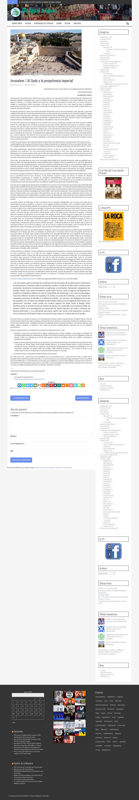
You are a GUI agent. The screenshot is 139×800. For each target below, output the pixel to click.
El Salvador (107, 121)
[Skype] (75, 385)
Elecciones (18, 731)
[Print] (43, 385)
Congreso (120, 697)
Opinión (59, 23)
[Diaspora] (55, 385)
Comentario (15, 415)
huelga (98, 717)
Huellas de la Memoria (23, 763)
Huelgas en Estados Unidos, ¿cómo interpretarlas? (116, 342)
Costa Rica (106, 112)
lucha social (121, 725)
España (105, 123)
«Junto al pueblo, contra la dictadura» (70, 734)
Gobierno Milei (104, 308)
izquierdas (99, 721)
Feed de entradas (106, 386)
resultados (99, 746)
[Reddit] (63, 385)
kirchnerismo (108, 721)
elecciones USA (101, 709)
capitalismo (44, 388)
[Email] (35, 385)
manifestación (114, 729)
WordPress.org (105, 390)
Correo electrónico (17, 443)
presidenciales (100, 741)
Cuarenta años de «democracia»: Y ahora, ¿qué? (71, 705)
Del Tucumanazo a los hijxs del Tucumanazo (28, 767)
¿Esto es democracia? (70, 725)
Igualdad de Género (109, 65)
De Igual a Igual (39, 10)
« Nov (13, 722)
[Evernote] (79, 385)
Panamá (106, 137)
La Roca (105, 53)
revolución (107, 746)
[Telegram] (31, 385)
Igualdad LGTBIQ (108, 68)
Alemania (106, 94)
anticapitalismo (100, 697)
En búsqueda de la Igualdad (43, 23)
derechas (118, 701)
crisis (106, 701)
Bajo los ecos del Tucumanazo (23, 769)
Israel (58, 388)
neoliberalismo (108, 733)
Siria (104, 147)
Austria (105, 98)
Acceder (103, 384)
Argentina (106, 96)
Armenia (103, 41)
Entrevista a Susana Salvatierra (24, 779)
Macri (97, 729)
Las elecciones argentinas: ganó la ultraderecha (60, 712)
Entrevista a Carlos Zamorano (23, 777)
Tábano (105, 82)
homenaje (117, 713)
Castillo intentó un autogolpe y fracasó (59, 742)
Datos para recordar (106, 55)
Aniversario (104, 39)
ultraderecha (106, 750)
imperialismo (52, 388)
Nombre (13, 436)
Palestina (118, 733)
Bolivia (105, 102)
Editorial (106, 78)
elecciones (121, 705)
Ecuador (106, 116)
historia (109, 713)
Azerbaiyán (107, 100)
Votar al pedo (80, 725)
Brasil (105, 104)
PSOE (108, 741)
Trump (98, 750)
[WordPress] (47, 385)
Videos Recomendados (107, 159)
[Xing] (59, 385)
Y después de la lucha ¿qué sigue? (114, 84)
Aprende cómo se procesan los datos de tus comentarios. (54, 467)
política (115, 737)
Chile (105, 106)
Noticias (28, 23)
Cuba (105, 114)
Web (11, 451)
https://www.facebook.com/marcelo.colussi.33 (29, 379)
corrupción (99, 701)
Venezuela (106, 157)
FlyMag (37, 796)
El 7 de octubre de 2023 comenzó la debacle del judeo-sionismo (40, 2)
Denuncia (14, 388)
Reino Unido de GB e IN (110, 143)
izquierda (121, 717)
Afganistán (107, 92)
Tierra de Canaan (33, 388)
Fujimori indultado (20, 398)
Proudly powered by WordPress (19, 796)
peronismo (107, 737)
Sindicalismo (104, 88)
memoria (98, 733)
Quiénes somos (17, 23)
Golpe (97, 713)
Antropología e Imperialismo (107, 367)
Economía (103, 59)
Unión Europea (108, 155)
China (105, 108)
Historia (105, 47)
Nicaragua (106, 135)
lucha (116, 721)
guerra (103, 713)
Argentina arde (84, 398)
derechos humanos (102, 705)
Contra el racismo (109, 63)
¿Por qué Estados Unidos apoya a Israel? (24, 279)
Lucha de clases (101, 725)
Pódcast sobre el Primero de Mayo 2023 (58, 735)
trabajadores (117, 746)
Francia (105, 125)
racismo (115, 741)
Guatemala (107, 127)
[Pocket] (71, 385)
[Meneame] (67, 385)
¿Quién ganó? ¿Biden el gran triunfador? (70, 742)
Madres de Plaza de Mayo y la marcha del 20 (28, 775)
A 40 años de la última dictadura (116, 49)
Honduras (106, 129)
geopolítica (119, 709)
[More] (83, 385)
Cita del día (103, 43)
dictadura (113, 705)
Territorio (77, 23)
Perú (104, 139)
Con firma (106, 74)
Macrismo (104, 729)
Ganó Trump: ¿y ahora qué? (108, 302)
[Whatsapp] (23, 385)
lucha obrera (112, 725)
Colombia (106, 110)
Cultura (67, 23)
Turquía (105, 151)
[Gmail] (39, 385)
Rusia (105, 145)
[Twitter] (27, 385)
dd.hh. (111, 701)
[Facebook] (19, 385)
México (105, 133)
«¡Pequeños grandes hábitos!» (81, 717)
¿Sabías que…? (105, 37)
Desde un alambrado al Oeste (112, 76)
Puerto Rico (107, 141)
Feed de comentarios (107, 388)
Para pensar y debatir (107, 86)
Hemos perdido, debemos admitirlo (59, 718)
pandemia (99, 737)
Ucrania (105, 153)
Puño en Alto (107, 80)
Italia (104, 131)
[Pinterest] (51, 385)
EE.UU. (20, 388)
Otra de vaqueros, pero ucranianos (80, 734)
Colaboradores (30, 85)
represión (122, 741)
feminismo (110, 709)
